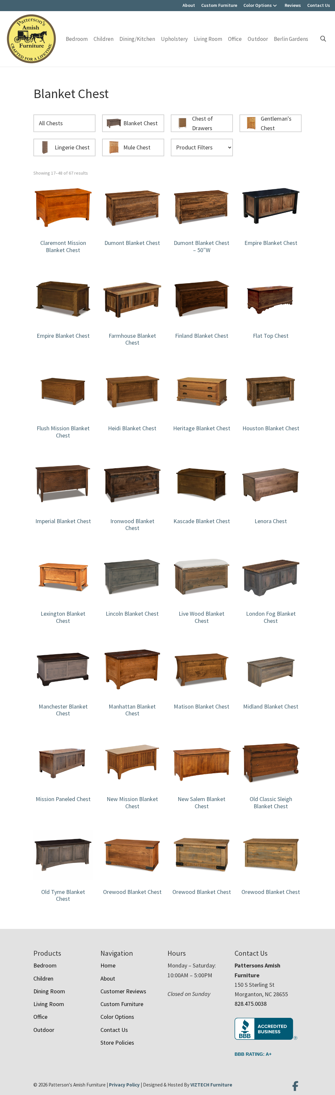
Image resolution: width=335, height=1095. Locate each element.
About (189, 5)
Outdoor (258, 39)
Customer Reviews (123, 991)
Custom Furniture (219, 5)
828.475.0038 (251, 1003)
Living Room (208, 39)
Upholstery (174, 39)
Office (235, 39)
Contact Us (318, 5)
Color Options (257, 5)
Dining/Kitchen (137, 39)
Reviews (293, 5)
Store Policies (117, 1042)
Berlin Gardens (291, 39)
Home (107, 965)
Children (104, 39)
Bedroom (77, 39)
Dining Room (49, 991)
